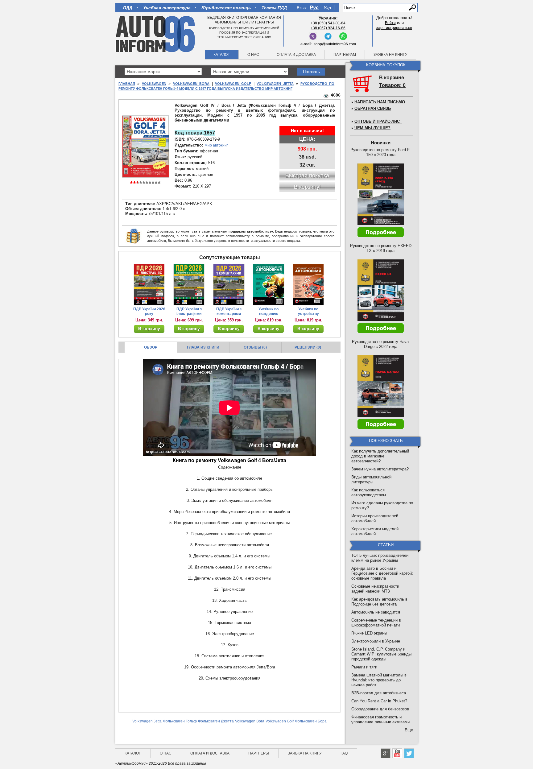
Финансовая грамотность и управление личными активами (380, 719)
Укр (327, 7)
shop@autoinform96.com (335, 44)
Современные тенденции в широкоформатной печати (376, 622)
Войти (390, 23)
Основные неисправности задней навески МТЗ (375, 588)
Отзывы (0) (255, 347)
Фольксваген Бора (311, 721)
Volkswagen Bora (191, 83)
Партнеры (258, 753)
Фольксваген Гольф (180, 721)
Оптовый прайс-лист (378, 121)
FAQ (344, 753)
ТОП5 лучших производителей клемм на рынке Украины (379, 558)
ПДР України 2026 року (149, 311)
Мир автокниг (216, 145)
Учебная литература (167, 7)
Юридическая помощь (226, 7)
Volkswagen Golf (233, 83)
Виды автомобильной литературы (371, 479)
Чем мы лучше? (372, 128)
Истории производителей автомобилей (374, 518)
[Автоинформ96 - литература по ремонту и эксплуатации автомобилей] (155, 33)
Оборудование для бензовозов (380, 709)
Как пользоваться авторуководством (368, 492)
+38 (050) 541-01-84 (328, 23)
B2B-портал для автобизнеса (378, 693)
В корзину (149, 328)
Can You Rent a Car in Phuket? (379, 701)
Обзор (150, 347)
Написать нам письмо (379, 102)
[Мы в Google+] (385, 753)
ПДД (127, 7)
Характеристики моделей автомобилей (375, 531)
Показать (311, 71)
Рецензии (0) (308, 347)
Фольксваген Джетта (216, 721)
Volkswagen (154, 83)
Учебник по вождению (268, 311)
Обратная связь (372, 108)
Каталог (221, 54)
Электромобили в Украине (375, 641)
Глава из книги (203, 347)
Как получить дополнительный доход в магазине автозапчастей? (380, 456)
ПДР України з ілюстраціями (189, 311)
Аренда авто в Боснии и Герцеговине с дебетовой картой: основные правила (382, 573)
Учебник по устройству (308, 311)
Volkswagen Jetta (275, 83)
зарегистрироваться (394, 28)
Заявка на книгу (390, 54)
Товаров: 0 (392, 85)
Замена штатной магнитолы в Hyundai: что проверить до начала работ (379, 680)
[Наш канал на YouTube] (397, 753)
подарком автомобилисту (251, 231)
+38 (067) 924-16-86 (328, 28)
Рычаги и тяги (364, 667)
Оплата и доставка (296, 54)
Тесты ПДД (274, 7)
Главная (126, 83)
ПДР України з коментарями (229, 311)
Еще (409, 730)
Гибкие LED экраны (369, 633)
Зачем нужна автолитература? (380, 469)
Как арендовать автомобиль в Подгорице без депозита (379, 601)
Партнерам (344, 54)
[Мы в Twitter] (409, 753)
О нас (253, 54)
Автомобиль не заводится (375, 612)
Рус (314, 7)
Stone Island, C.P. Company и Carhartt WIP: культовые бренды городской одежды (381, 654)
